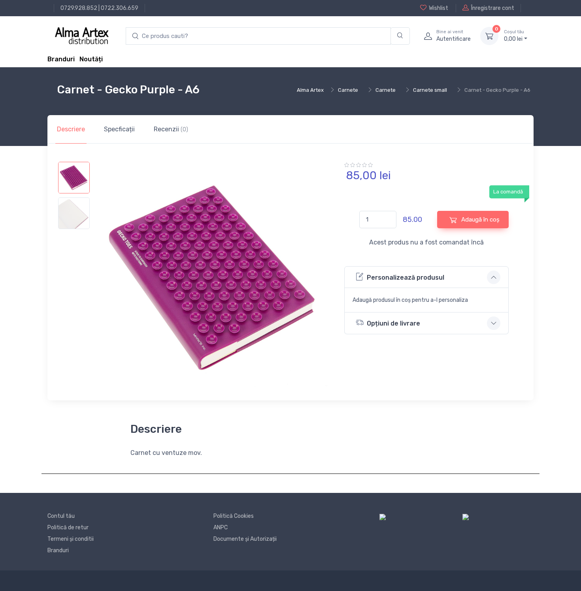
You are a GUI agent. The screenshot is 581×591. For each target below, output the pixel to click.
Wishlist (438, 8)
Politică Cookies (233, 516)
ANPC (220, 527)
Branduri (61, 59)
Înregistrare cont (492, 8)
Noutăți (91, 59)
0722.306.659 (119, 8)
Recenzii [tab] (171, 129)
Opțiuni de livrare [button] (393, 323)
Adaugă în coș (480, 219)
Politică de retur (68, 527)
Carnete (348, 90)
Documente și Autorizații (245, 539)
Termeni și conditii (70, 539)
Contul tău (61, 516)
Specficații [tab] (119, 129)
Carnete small (430, 90)
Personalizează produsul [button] (405, 277)
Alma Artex (310, 90)
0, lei (514, 35)
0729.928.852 (78, 8)
